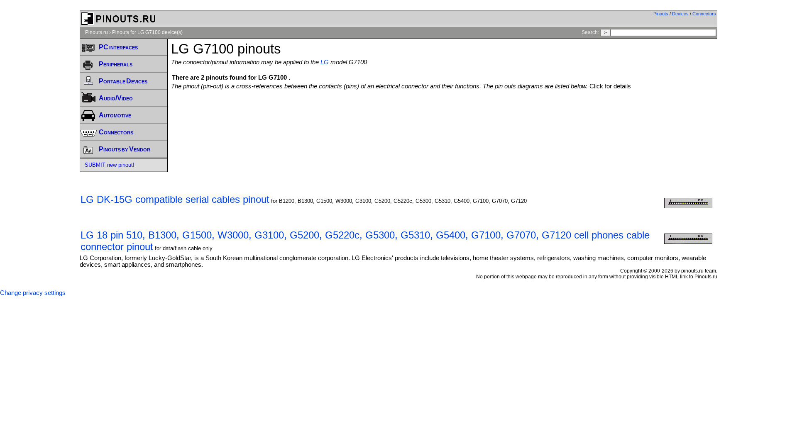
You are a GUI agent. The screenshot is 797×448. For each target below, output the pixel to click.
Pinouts (660, 13)
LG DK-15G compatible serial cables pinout (175, 199)
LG (324, 62)
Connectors (704, 13)
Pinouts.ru (96, 32)
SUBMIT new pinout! (109, 165)
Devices (680, 13)
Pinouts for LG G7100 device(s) (147, 32)
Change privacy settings (33, 293)
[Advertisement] (444, 112)
